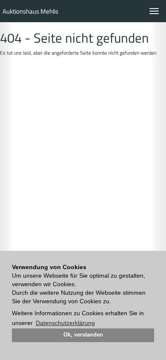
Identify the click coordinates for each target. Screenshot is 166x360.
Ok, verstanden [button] (83, 335)
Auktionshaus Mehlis (30, 11)
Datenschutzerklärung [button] (65, 322)
